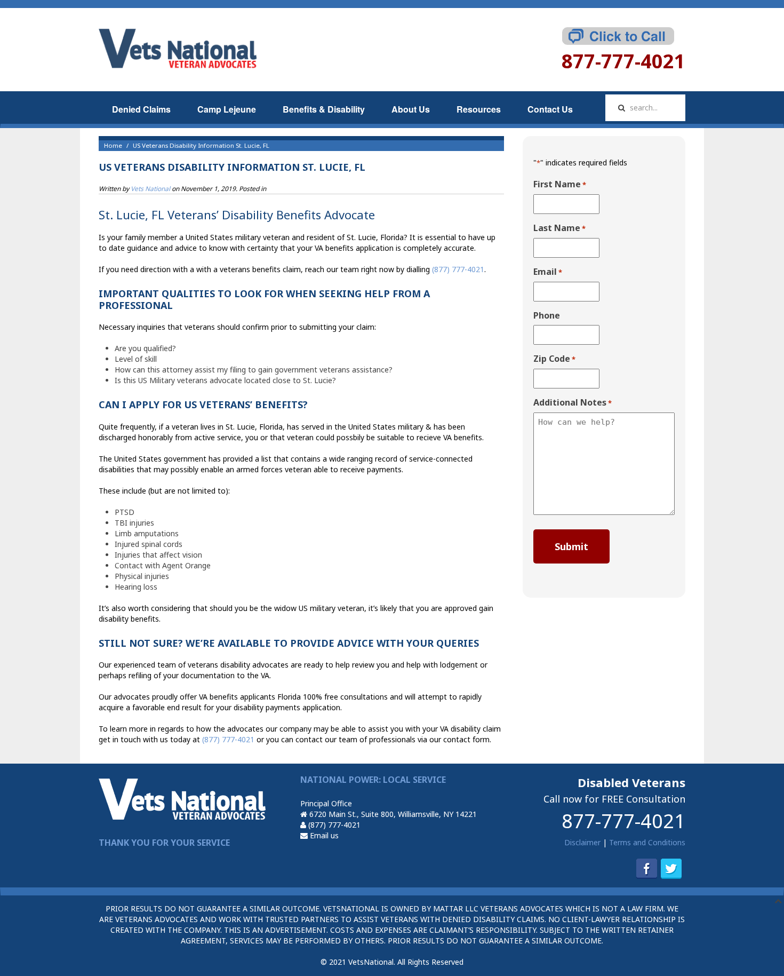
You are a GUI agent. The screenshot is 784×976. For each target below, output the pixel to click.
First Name (559, 184)
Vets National (150, 188)
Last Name (559, 228)
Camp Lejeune (226, 109)
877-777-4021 (623, 821)
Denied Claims (141, 109)
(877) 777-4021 (333, 825)
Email (547, 271)
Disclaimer (582, 842)
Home (113, 145)
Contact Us (550, 109)
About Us (410, 109)
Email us (323, 835)
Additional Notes (572, 402)
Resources (479, 109)
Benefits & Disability (324, 109)
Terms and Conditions (647, 842)
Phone (546, 315)
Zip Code (554, 358)
